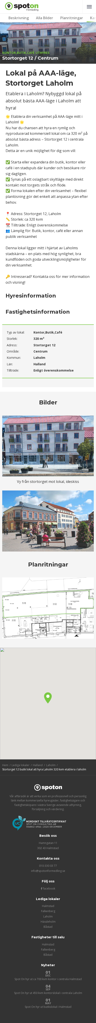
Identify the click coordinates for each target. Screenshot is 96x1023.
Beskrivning (18, 17)
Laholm (48, 916)
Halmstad (48, 906)
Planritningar (71, 17)
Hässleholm (48, 922)
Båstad (48, 927)
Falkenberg (48, 911)
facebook (48, 888)
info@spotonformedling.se (48, 871)
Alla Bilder (44, 17)
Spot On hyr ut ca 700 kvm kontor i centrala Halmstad (48, 979)
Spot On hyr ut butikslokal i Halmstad (48, 1007)
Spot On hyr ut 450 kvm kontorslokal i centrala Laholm (48, 993)
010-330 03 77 (48, 866)
